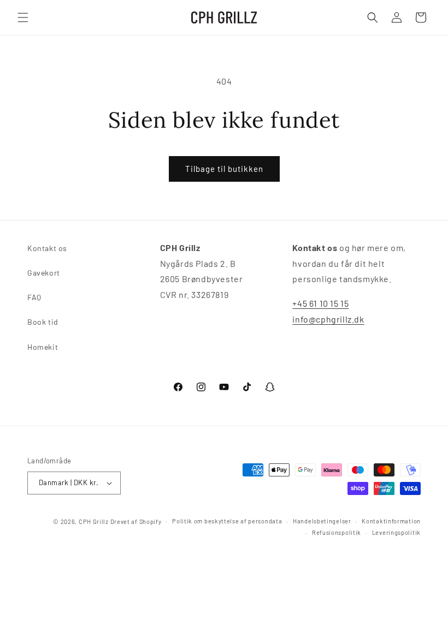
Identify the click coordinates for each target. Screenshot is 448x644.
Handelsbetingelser (322, 520)
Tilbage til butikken (224, 169)
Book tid (42, 321)
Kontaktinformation (391, 520)
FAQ (34, 297)
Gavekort (43, 272)
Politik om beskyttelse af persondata (227, 520)
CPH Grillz (94, 521)
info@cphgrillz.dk (328, 319)
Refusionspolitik (336, 532)
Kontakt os (47, 248)
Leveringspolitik (396, 532)
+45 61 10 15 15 (320, 303)
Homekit (42, 346)
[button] (23, 17)
